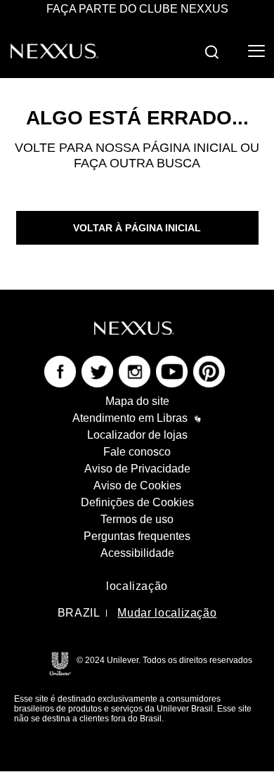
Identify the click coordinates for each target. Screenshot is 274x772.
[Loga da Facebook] (60, 371)
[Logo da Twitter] (97, 371)
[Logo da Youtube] (172, 371)
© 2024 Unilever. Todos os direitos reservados (164, 660)
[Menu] (255, 51)
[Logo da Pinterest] (209, 371)
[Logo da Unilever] (60, 663)
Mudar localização (166, 613)
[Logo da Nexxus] (54, 50)
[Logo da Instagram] (134, 371)
